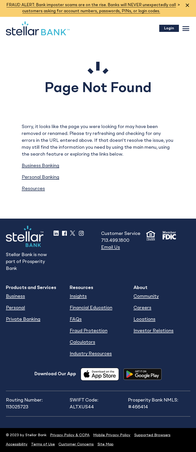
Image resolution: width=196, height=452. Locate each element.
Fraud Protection (88, 331)
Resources (33, 188)
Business (15, 296)
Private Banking (23, 319)
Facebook (64, 233)
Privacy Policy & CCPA (70, 435)
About (140, 287)
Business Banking (40, 166)
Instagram (81, 233)
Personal (15, 308)
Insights (78, 296)
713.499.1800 (115, 240)
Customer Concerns (76, 444)
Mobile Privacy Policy (111, 435)
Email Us (110, 247)
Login (169, 28)
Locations (144, 319)
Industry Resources (91, 353)
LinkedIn (56, 233)
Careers (142, 308)
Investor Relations (153, 331)
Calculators (82, 342)
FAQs (76, 319)
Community (146, 296)
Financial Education (91, 308)
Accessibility (17, 444)
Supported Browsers (152, 435)
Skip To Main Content (29, 13)
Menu (185, 28)
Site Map (105, 444)
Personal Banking (40, 177)
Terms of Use (43, 444)
